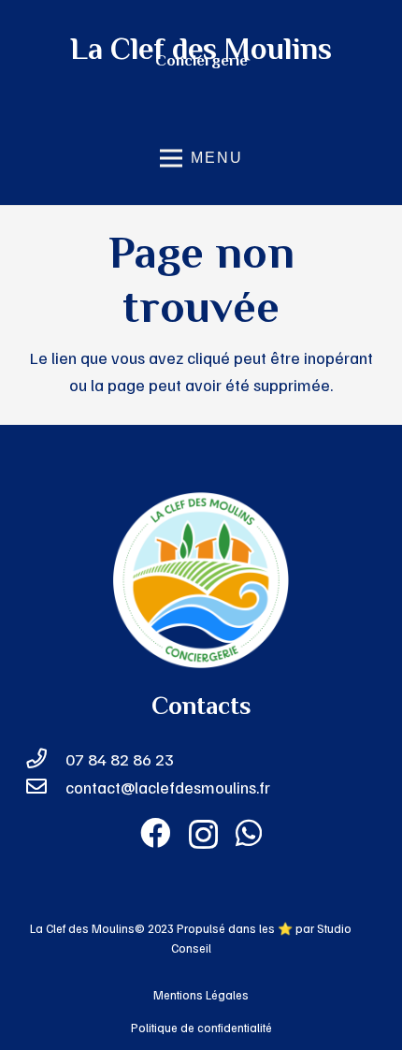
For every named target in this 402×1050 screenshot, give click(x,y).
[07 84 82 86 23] (45, 760)
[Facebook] (155, 833)
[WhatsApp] (249, 833)
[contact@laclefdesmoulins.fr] (45, 788)
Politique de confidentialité (201, 1027)
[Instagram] (203, 835)
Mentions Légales (201, 994)
